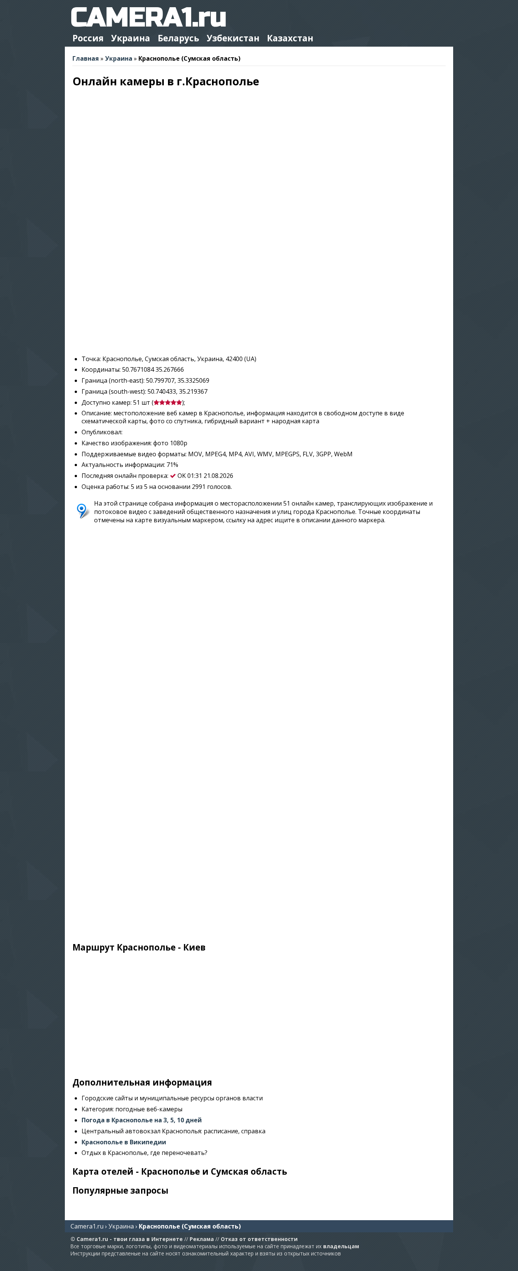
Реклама (202, 1239)
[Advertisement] (259, 296)
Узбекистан (233, 38)
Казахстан (290, 38)
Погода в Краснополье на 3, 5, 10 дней (142, 1120)
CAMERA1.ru (148, 17)
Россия (88, 38)
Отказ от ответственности (259, 1239)
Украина (130, 38)
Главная (85, 58)
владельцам (341, 1246)
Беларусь (178, 38)
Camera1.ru (87, 1226)
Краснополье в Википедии (124, 1142)
